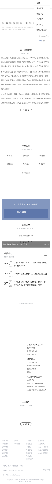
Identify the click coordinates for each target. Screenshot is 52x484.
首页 (38, 3)
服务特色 (41, 441)
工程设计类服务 (43, 453)
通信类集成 (41, 444)
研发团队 (29, 441)
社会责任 (5, 456)
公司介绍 (5, 441)
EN (44, 41)
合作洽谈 (26, 424)
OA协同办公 (45, 36)
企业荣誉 (5, 450)
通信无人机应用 (43, 447)
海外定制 (29, 456)
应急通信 (29, 453)
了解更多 (26, 110)
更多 (26, 194)
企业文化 (5, 453)
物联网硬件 (29, 459)
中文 (40, 41)
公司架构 (5, 444)
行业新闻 (17, 444)
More (46, 255)
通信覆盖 (29, 444)
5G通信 (28, 447)
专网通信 (29, 450)
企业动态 (17, 441)
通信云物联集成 (43, 450)
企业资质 (5, 447)
